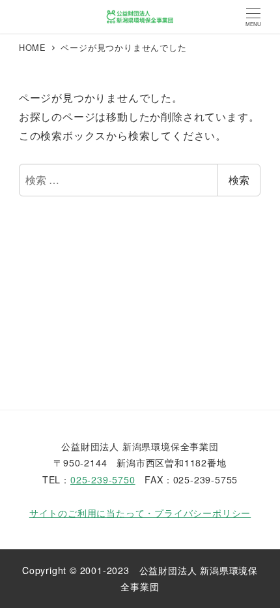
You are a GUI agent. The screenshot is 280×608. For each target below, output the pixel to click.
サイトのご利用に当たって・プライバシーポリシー (140, 512)
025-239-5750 (102, 479)
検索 (239, 179)
